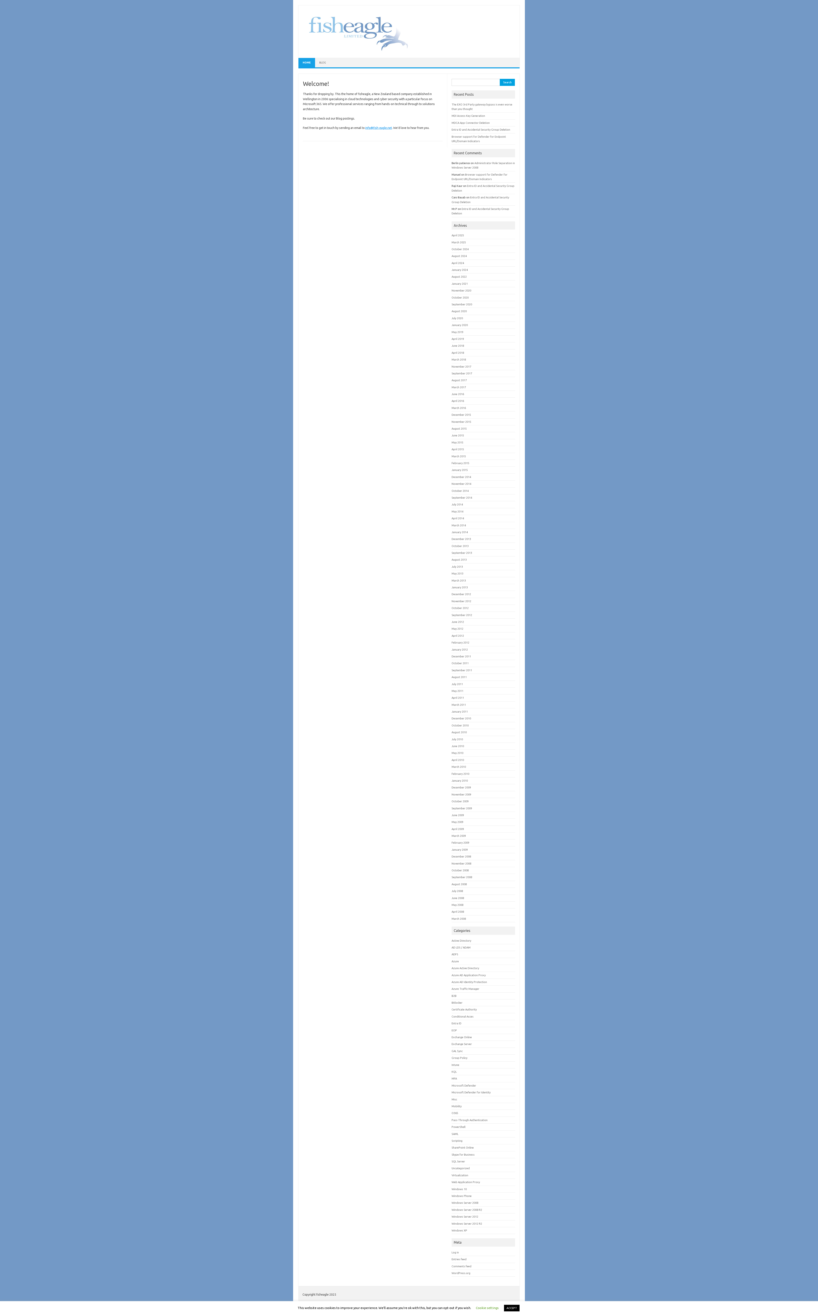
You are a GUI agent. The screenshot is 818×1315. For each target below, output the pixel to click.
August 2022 (459, 276)
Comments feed (461, 1266)
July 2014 (457, 504)
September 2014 (462, 497)
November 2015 (461, 421)
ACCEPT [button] (512, 1307)
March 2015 (459, 456)
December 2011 (461, 656)
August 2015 (459, 428)
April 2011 (458, 697)
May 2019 (457, 332)
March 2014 (459, 525)
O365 (455, 1112)
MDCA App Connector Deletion (471, 122)
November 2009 (461, 794)
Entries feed (459, 1259)
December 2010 (461, 718)
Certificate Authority (464, 1009)
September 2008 (462, 877)
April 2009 (458, 828)
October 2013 (460, 545)
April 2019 (458, 338)
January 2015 (460, 469)
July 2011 (457, 684)
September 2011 (462, 670)
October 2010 (460, 725)
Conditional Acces (463, 1016)
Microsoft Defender (464, 1085)
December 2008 (461, 856)
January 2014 (460, 532)
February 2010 (460, 773)
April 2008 (458, 911)
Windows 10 (459, 1189)
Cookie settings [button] (487, 1308)
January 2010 (460, 780)
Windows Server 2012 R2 (467, 1223)
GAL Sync (457, 1050)
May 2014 (457, 511)
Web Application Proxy (466, 1182)
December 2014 (461, 476)
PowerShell (458, 1126)
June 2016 (458, 394)
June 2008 (458, 897)
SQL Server (458, 1161)
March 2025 (459, 242)
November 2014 (461, 483)
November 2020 (461, 290)
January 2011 (460, 711)
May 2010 (457, 752)
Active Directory (461, 940)
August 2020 (459, 311)
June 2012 (458, 621)
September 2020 (462, 304)
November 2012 (461, 601)
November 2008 (461, 863)
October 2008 (460, 870)
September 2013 (462, 552)
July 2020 (457, 318)
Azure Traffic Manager (465, 988)
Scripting (457, 1140)
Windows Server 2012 (465, 1216)
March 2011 (459, 704)
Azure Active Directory (465, 968)
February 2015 (460, 463)
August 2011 (459, 677)
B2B (454, 995)
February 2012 (460, 642)
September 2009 (462, 808)
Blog (322, 62)
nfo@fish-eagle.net (379, 128)
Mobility (457, 1106)
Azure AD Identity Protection (469, 981)
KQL (454, 1071)
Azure (455, 961)
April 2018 (458, 352)
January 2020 (460, 324)
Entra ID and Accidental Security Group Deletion (481, 129)
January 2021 (460, 283)
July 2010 (457, 739)
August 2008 (459, 884)
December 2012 (461, 594)
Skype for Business (463, 1154)
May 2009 (457, 821)
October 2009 (460, 801)
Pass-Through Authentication (470, 1120)
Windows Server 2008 (465, 1202)
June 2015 (458, 435)
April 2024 (458, 262)
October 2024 (460, 249)
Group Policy (459, 1057)
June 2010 (458, 746)
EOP (454, 1030)
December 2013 (461, 538)
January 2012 (460, 649)
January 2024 (460, 269)
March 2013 (459, 580)
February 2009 (460, 842)
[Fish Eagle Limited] (355, 50)
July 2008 (457, 890)
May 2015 (457, 442)
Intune (455, 1064)
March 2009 (459, 835)
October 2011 (460, 663)
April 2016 (458, 400)
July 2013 (457, 566)
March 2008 (459, 918)
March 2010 (459, 766)
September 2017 (462, 373)
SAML (455, 1133)
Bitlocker (457, 1002)
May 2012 (457, 628)
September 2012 (462, 614)
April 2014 (458, 518)
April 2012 (458, 635)
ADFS (455, 954)
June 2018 (458, 345)
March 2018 (459, 359)
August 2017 (459, 380)
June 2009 (458, 815)
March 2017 (459, 387)
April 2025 (458, 235)
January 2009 (460, 849)
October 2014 (460, 490)
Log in (455, 1252)
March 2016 (459, 407)
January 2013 (460, 587)
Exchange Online (462, 1037)
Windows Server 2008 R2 (467, 1209)
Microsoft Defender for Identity (471, 1092)
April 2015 (458, 449)
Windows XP (459, 1230)
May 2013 (457, 573)
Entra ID (456, 1023)
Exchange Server (462, 1043)
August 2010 (459, 732)
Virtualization (460, 1175)
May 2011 (457, 690)
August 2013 (459, 559)
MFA (454, 1078)
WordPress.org (461, 1273)
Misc (454, 1099)
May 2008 (457, 904)
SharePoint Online (463, 1147)
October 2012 (460, 607)
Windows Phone (462, 1195)
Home (307, 62)
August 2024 (459, 255)
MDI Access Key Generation (468, 115)
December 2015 (461, 414)
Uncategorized (461, 1168)
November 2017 (461, 366)
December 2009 (461, 787)
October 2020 (460, 297)
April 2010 (458, 759)
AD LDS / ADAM (461, 947)
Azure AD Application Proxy (469, 975)
